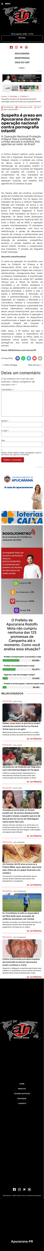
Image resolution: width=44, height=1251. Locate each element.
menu (7, 4)
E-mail (5, 431)
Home (4, 96)
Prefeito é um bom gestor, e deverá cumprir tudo (22, 683)
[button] (17, 358)
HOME (21, 1084)
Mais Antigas (10, 365)
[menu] (2, 4)
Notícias (13, 96)
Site (3, 440)
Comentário (7, 389)
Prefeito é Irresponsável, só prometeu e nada (22, 657)
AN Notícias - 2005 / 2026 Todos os (22, 1195)
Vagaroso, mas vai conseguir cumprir (19, 675)
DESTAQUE (21, 1099)
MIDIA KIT (22, 1089)
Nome (4, 421)
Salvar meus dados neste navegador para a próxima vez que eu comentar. (21, 453)
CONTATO (22, 1103)
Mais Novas (34, 365)
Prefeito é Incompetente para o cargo (19, 666)
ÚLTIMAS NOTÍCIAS (22, 1094)
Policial (23, 96)
